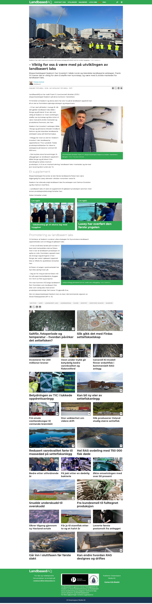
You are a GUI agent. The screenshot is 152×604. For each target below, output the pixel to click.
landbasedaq (66, 303)
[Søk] (117, 2)
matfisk (33, 303)
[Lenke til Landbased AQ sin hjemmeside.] (76, 571)
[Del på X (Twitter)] (115, 88)
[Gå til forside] (41, 2)
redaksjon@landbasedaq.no (44, 581)
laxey (41, 303)
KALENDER (83, 2)
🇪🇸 (100, 2)
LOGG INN (93, 2)
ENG (104, 2)
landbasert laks (51, 303)
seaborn (109, 303)
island (75, 303)
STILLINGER (72, 2)
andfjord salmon (97, 303)
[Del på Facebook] (113, 88)
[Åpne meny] (121, 2)
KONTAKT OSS (60, 2)
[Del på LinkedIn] (118, 88)
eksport (84, 303)
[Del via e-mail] (121, 88)
